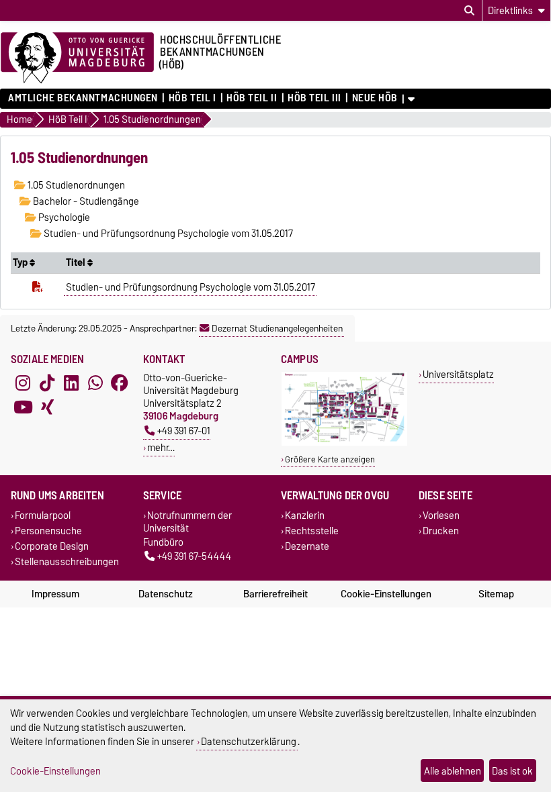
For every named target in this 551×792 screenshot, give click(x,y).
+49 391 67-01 (183, 430)
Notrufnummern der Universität (187, 521)
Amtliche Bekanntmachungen (83, 98)
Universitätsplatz (458, 374)
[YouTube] (23, 407)
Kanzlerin (305, 515)
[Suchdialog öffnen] (469, 11)
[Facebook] (120, 383)
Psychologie (63, 217)
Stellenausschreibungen (67, 562)
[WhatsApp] (95, 383)
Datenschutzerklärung (248, 741)
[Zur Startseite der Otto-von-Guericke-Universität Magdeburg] (77, 58)
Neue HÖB (375, 98)
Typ (21, 262)
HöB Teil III (314, 98)
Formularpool (43, 515)
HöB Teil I (192, 98)
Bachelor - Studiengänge (85, 201)
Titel (76, 262)
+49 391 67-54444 (194, 556)
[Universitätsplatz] (344, 442)
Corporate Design (52, 546)
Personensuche (48, 530)
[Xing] (47, 407)
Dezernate (307, 546)
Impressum (55, 594)
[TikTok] (47, 383)
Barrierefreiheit (275, 594)
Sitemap (496, 594)
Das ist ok (512, 770)
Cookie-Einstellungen (386, 594)
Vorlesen (441, 515)
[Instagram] (23, 383)
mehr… (161, 447)
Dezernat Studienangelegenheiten (277, 328)
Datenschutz (165, 594)
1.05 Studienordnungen (75, 185)
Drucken (441, 530)
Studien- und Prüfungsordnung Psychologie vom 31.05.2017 (167, 234)
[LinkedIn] (71, 383)
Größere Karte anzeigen (330, 459)
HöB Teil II (251, 98)
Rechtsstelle (312, 530)
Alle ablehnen (452, 770)
